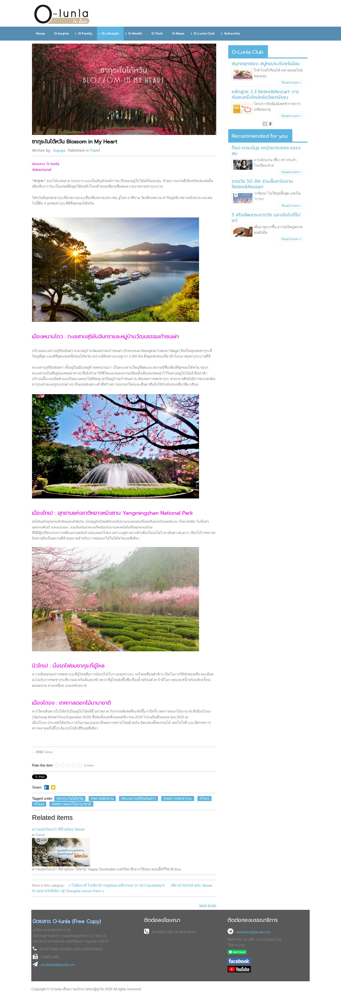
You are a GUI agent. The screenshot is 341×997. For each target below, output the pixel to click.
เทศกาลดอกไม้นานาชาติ (72, 804)
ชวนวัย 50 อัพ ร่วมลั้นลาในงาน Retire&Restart (262, 183)
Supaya (59, 150)
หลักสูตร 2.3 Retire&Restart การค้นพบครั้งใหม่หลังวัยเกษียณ (265, 94)
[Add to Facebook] (46, 787)
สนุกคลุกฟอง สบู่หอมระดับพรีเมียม (266, 63)
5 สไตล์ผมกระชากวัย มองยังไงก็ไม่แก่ (266, 217)
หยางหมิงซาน (103, 798)
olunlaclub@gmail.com (58, 965)
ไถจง (40, 804)
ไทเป (205, 798)
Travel (95, 150)
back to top (207, 905)
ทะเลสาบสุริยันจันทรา (139, 798)
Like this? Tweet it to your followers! (53, 787)
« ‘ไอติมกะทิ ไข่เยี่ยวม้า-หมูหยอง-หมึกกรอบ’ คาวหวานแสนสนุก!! (116, 885)
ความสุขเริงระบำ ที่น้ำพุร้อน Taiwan (58, 829)
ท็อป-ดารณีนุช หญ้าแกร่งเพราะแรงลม (266, 150)
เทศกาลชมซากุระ (178, 798)
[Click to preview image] (125, 89)
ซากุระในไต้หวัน (70, 798)
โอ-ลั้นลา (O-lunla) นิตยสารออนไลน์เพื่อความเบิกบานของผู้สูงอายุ (62, 14)
